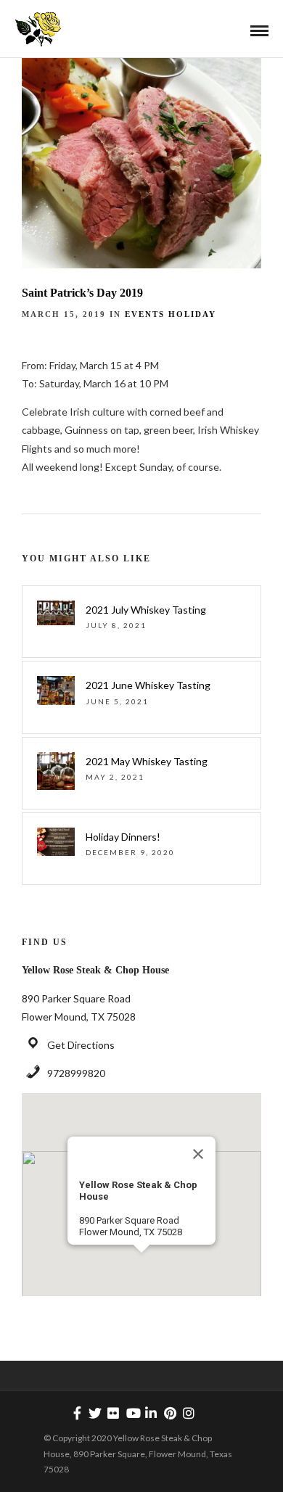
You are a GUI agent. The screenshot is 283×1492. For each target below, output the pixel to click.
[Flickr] (113, 1412)
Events (145, 314)
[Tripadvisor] (207, 1412)
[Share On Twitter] (57, 1462)
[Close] (198, 1154)
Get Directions (81, 1045)
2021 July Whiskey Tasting (146, 609)
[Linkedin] (151, 1412)
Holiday (192, 314)
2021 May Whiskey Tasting (147, 761)
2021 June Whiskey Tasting (148, 685)
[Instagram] (188, 1412)
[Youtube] (132, 1412)
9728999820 (76, 1073)
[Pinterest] (170, 1412)
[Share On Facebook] (35, 1462)
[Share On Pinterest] (80, 1462)
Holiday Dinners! (123, 837)
